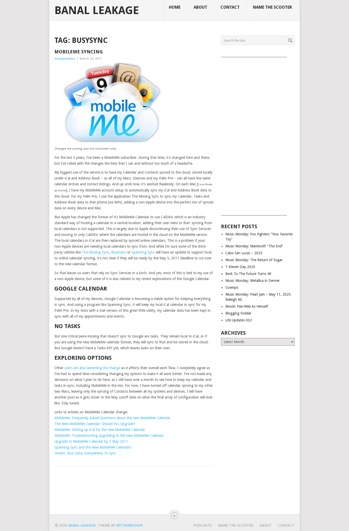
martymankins (64, 59)
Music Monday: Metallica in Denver (252, 281)
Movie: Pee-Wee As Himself (246, 306)
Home (174, 7)
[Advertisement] (258, 134)
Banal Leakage (96, 10)
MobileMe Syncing (78, 51)
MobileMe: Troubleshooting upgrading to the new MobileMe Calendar (109, 435)
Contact (230, 7)
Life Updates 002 (238, 320)
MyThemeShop (129, 525)
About (200, 7)
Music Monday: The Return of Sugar (254, 260)
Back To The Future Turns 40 (248, 274)
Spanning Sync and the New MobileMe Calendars (92, 447)
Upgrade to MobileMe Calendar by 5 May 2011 (91, 441)
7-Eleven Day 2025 (240, 267)
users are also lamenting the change (92, 368)
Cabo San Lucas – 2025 (243, 253)
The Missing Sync (95, 252)
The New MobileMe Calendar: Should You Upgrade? (94, 424)
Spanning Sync (143, 252)
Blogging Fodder (238, 313)
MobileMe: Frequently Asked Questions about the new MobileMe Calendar (112, 418)
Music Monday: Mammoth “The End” (254, 246)
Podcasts (202, 525)
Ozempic (232, 287)
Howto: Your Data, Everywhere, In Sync (85, 453)
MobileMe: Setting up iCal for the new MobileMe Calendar (99, 430)
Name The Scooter (272, 7)
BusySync (118, 252)
